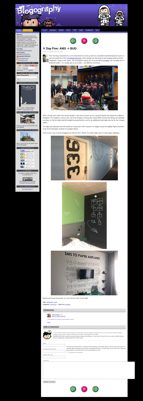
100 (74, 30)
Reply (48, 322)
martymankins (56, 314)
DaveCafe (27, 30)
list (97, 30)
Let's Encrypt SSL (27, 189)
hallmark (89, 30)
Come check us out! (27, 109)
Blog (19, 30)
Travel (55, 302)
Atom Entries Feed (23, 58)
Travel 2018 (53, 304)
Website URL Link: (48, 354)
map (81, 30)
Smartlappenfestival (74, 58)
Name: (44, 343)
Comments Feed (22, 60)
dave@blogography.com (23, 54)
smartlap (106, 60)
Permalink (67, 304)
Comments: (46, 360)
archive (53, 30)
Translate (30, 70)
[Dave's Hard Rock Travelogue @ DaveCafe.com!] (27, 123)
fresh (45, 30)
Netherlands (49, 302)
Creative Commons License (27, 182)
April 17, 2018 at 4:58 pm (58, 316)
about (61, 30)
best (68, 30)
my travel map (23, 143)
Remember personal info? (76, 352)
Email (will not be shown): (49, 349)
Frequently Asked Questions (24, 50)
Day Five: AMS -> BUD (60, 48)
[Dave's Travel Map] (27, 141)
